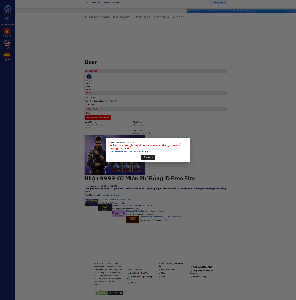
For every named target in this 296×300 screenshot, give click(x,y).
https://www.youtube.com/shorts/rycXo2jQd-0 (129, 151)
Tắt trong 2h (148, 157)
